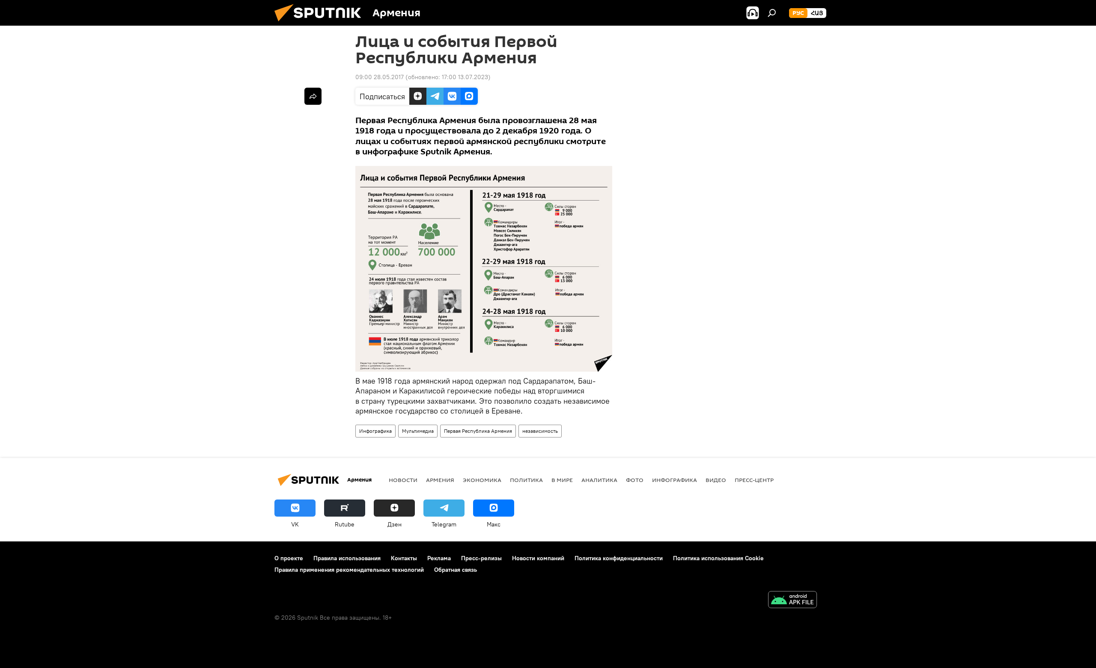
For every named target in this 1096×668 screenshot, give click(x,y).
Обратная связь (455, 569)
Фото (634, 480)
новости (403, 480)
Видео (716, 480)
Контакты (404, 558)
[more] (313, 96)
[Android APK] (792, 600)
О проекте (288, 558)
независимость (540, 431)
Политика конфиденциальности (619, 558)
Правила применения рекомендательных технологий (349, 569)
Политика (526, 480)
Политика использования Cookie (718, 558)
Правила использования (347, 558)
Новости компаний (538, 558)
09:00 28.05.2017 (379, 77)
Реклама (439, 558)
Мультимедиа (418, 431)
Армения (440, 480)
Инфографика (375, 431)
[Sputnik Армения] (321, 23)
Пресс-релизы (481, 558)
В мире (562, 480)
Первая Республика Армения (478, 431)
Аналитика (599, 480)
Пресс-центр (754, 480)
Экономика (482, 480)
